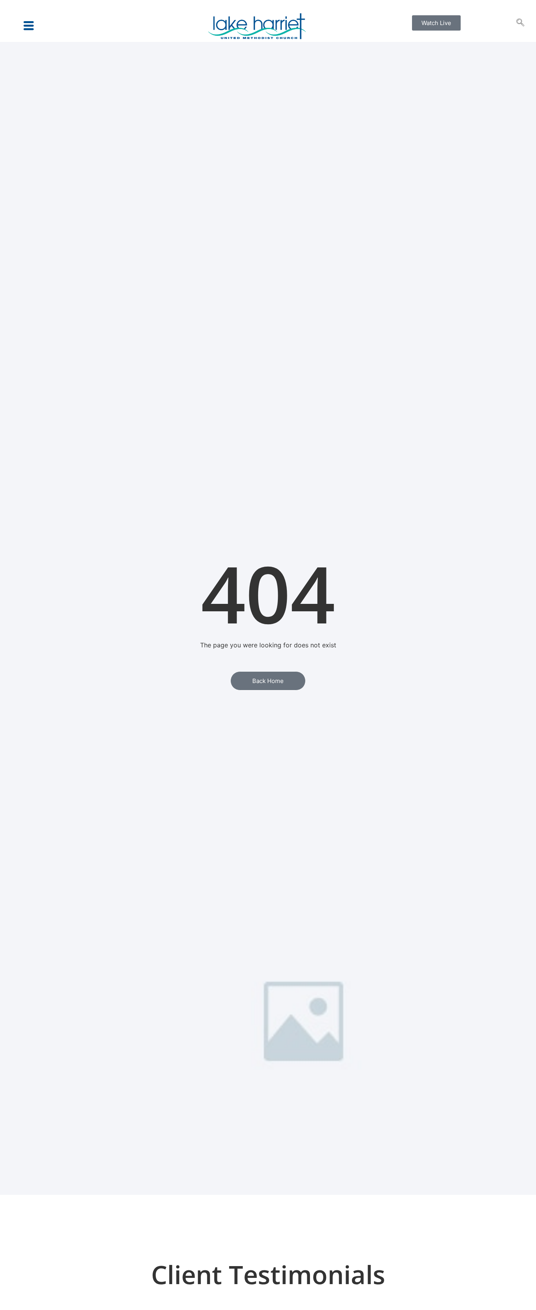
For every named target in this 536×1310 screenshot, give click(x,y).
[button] (520, 23)
